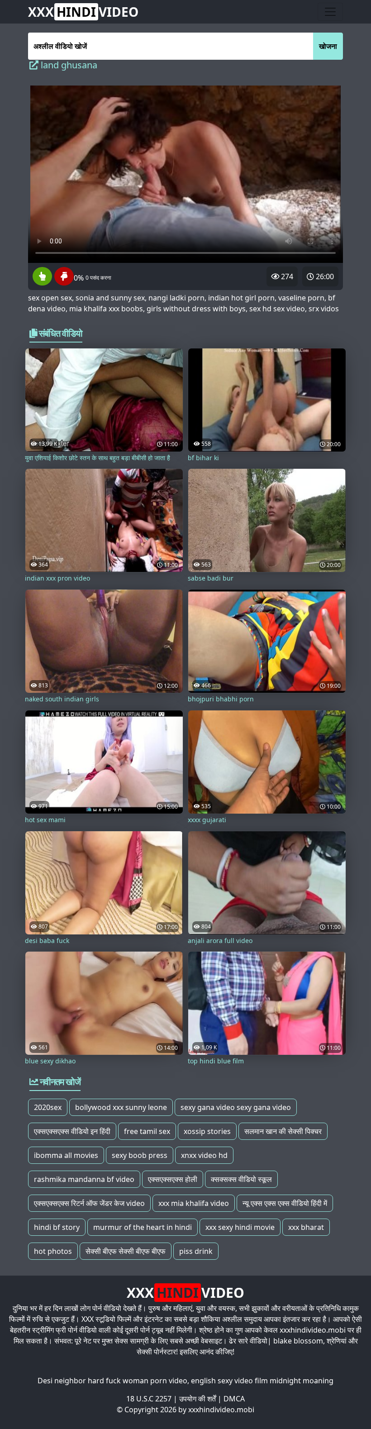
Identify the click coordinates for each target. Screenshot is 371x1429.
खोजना (328, 46)
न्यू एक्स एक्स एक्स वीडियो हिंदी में (285, 1203)
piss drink (196, 1251)
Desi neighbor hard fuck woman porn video (112, 1381)
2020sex (48, 1107)
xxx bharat (306, 1227)
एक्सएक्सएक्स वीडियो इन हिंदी (72, 1131)
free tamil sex (147, 1131)
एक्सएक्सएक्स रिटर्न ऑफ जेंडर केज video (89, 1203)
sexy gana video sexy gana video (236, 1107)
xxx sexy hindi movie (240, 1227)
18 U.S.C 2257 (148, 1399)
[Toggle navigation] (330, 12)
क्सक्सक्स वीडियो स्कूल (241, 1179)
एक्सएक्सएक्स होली (172, 1179)
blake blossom (298, 1341)
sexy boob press (139, 1155)
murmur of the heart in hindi (142, 1227)
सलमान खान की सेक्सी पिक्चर (283, 1131)
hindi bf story (57, 1227)
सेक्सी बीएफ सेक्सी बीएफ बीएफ (126, 1251)
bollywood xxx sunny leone (121, 1107)
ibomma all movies (66, 1155)
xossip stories (207, 1131)
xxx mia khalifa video (193, 1203)
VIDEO (83, 11)
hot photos (53, 1251)
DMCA (234, 1399)
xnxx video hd (204, 1155)
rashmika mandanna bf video (84, 1179)
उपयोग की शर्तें (197, 1399)
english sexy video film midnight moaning (262, 1381)
